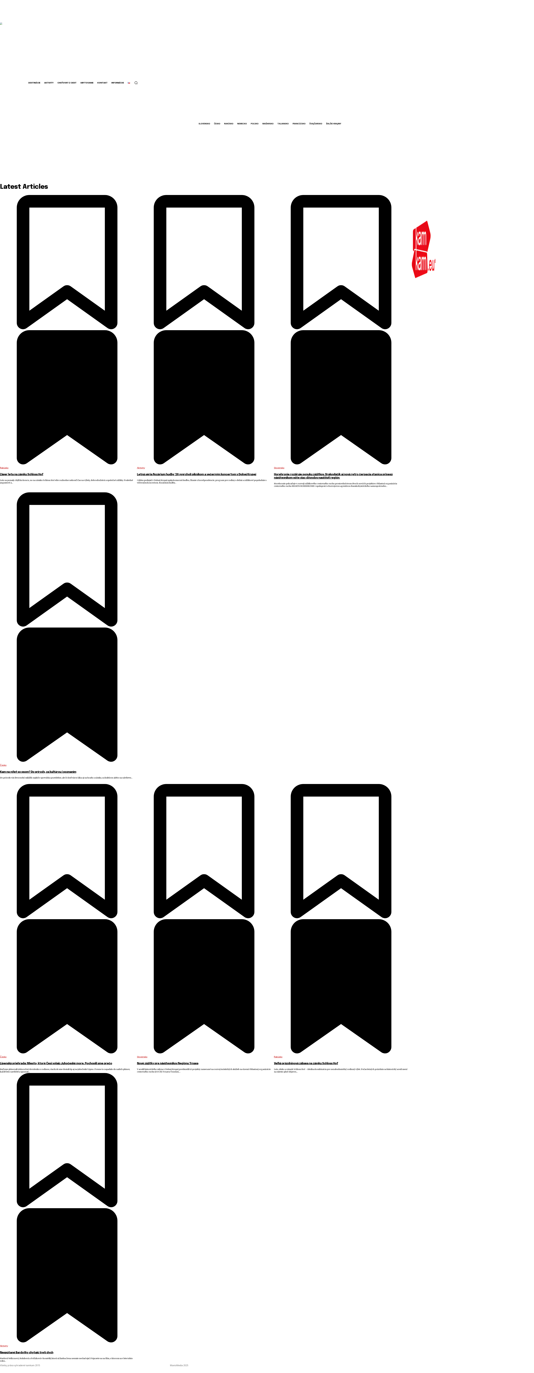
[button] (136, 83)
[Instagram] (531, 1365)
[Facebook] (524, 1365)
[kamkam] (423, 249)
